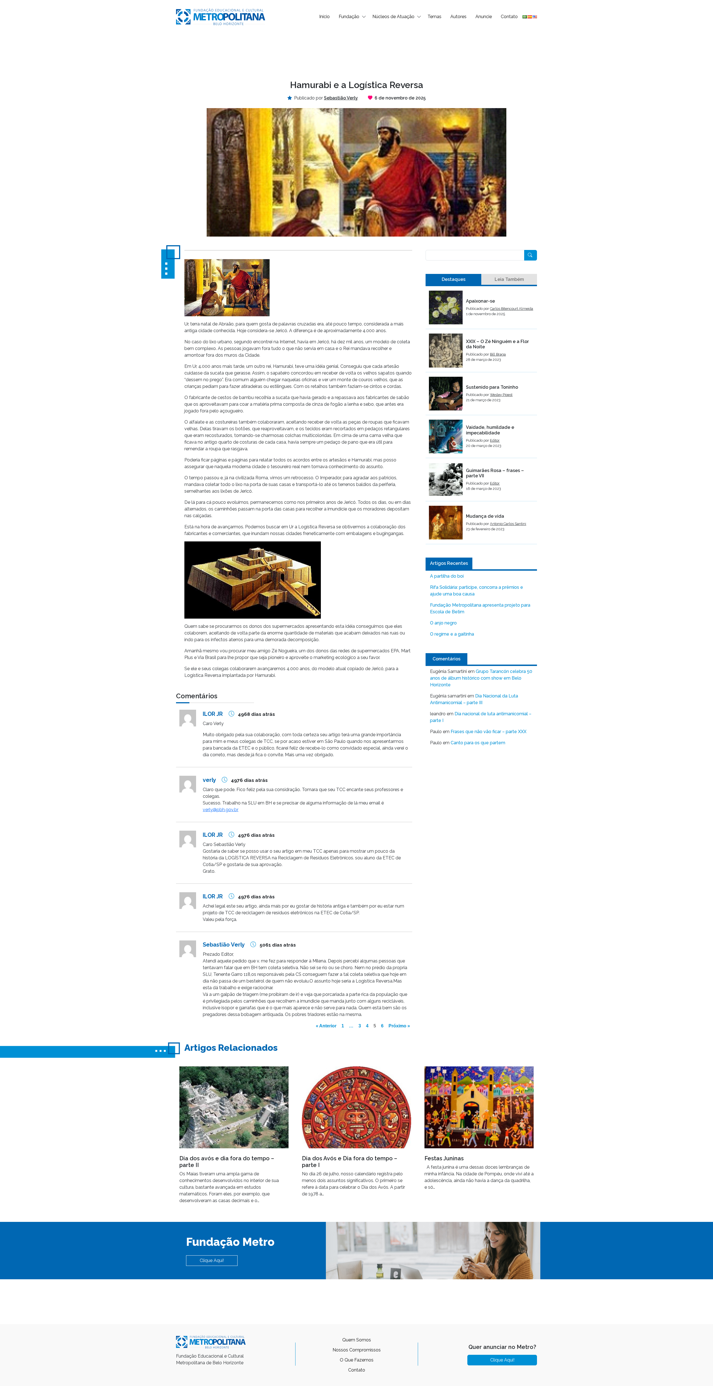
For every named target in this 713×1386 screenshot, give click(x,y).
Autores (458, 16)
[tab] (453, 279)
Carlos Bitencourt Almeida (511, 309)
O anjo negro (443, 623)
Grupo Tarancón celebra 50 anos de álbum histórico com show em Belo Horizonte (481, 678)
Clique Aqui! (212, 1260)
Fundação (349, 16)
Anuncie (483, 16)
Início (324, 16)
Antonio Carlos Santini (508, 524)
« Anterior (326, 1025)
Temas (434, 16)
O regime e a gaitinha (452, 634)
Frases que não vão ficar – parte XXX (488, 731)
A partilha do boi (447, 576)
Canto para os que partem (478, 742)
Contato (509, 16)
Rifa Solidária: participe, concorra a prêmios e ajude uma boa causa (476, 591)
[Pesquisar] (530, 255)
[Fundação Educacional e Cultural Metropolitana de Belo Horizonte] (220, 16)
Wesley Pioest (501, 395)
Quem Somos (356, 1340)
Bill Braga (498, 354)
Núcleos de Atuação (393, 16)
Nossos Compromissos (357, 1350)
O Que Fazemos (356, 1360)
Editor (495, 440)
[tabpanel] (481, 417)
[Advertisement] (356, 51)
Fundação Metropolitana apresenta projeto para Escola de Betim (480, 608)
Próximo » (399, 1025)
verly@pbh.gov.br (220, 809)
